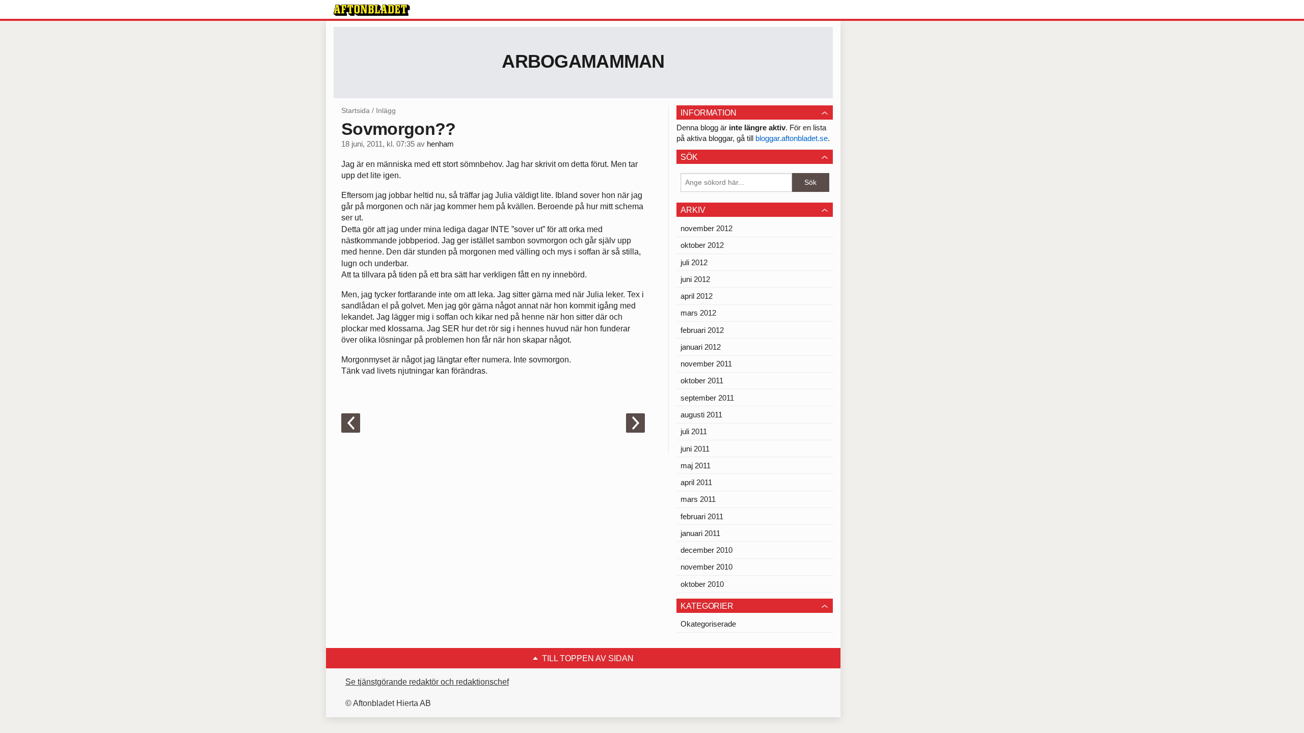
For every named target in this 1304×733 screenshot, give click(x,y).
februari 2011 (702, 516)
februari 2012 (702, 330)
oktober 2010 (702, 584)
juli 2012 (694, 262)
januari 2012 (701, 347)
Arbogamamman (583, 61)
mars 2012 (698, 312)
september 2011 (707, 397)
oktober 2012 (702, 245)
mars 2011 (698, 499)
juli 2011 (694, 431)
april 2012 (697, 296)
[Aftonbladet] (372, 10)
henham (440, 144)
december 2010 (706, 550)
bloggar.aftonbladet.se (791, 138)
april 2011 (696, 482)
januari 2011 (700, 533)
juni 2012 (695, 279)
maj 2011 (696, 465)
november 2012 (706, 228)
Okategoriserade (708, 623)
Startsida (355, 110)
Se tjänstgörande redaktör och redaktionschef (427, 682)
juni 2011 (695, 448)
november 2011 (706, 363)
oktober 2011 (702, 380)
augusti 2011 (701, 414)
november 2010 (706, 566)
